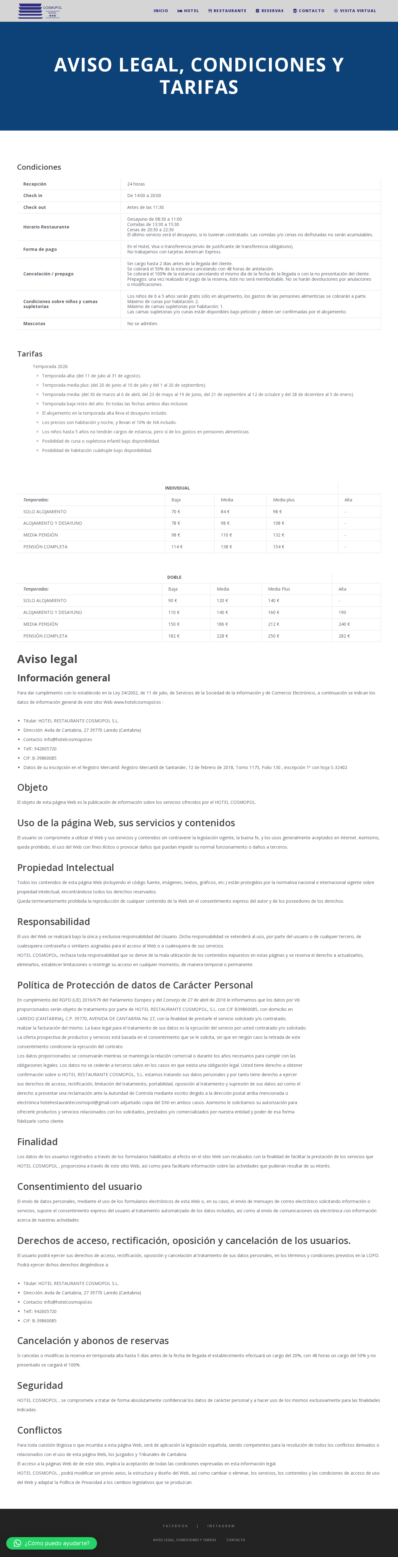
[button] (51, 1543)
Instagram (221, 1526)
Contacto (235, 1540)
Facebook (175, 1526)
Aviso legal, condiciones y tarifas (184, 1540)
